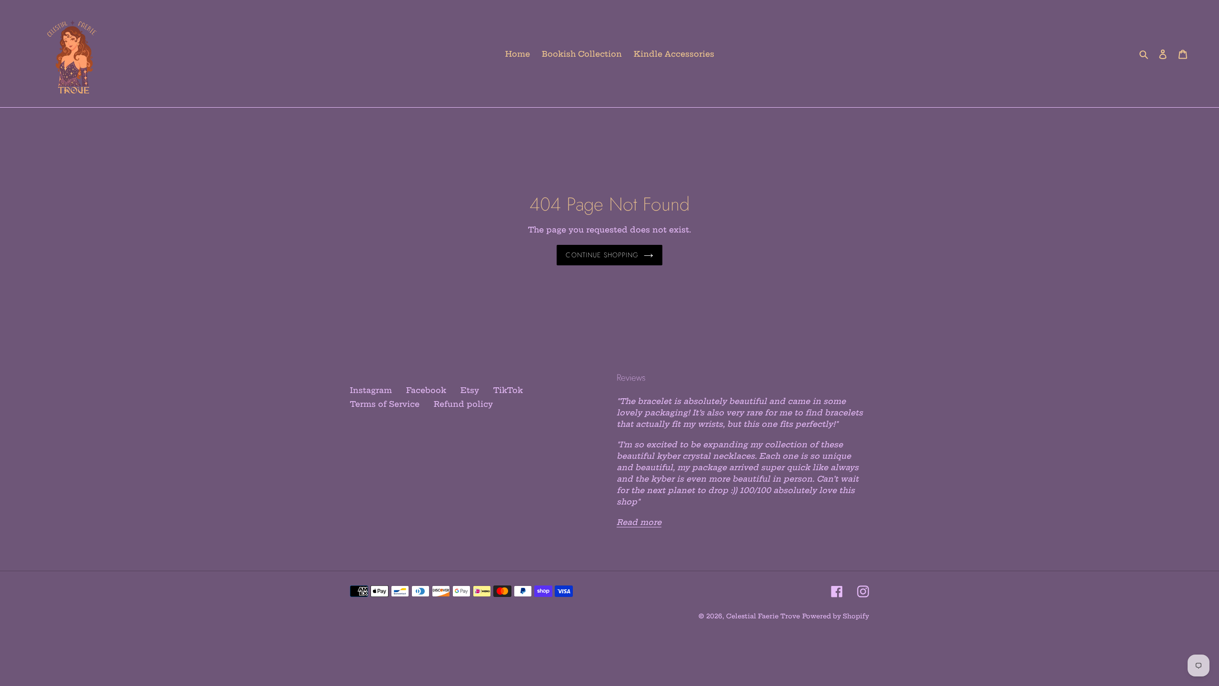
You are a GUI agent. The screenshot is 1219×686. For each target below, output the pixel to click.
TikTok (508, 390)
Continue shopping (602, 255)
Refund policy (463, 404)
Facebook (426, 390)
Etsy (469, 390)
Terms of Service (385, 404)
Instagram (371, 390)
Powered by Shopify (835, 616)
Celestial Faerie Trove (763, 616)
